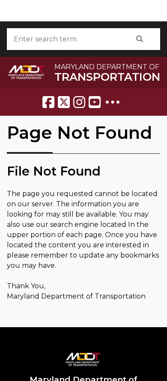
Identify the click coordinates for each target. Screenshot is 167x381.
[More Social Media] (112, 102)
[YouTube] (95, 102)
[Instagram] (79, 102)
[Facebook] (48, 102)
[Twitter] (64, 102)
